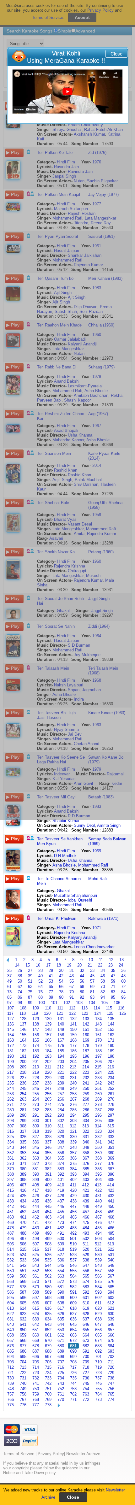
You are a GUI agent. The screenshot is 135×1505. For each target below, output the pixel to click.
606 (35, 1303)
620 (98, 1308)
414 (110, 1185)
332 (98, 1136)
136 (10, 1024)
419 (60, 1190)
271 (10, 1104)
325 (10, 1136)
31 (71, 970)
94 (102, 997)
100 (41, 1002)
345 (35, 1147)
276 (73, 1104)
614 (23, 1308)
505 (10, 1244)
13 (121, 959)
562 (48, 1276)
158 (60, 1034)
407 (23, 1185)
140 (60, 1024)
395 (98, 1174)
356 (60, 1152)
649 (10, 1329)
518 (60, 1249)
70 (102, 986)
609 (73, 1303)
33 (92, 970)
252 (111, 1088)
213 (73, 1067)
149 (60, 1029)
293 (60, 1115)
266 (60, 1099)
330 (73, 1136)
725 (60, 1372)
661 (48, 1335)
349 (86, 1147)
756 (111, 1388)
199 (10, 1061)
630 (111, 1313)
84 (123, 992)
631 (10, 1319)
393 (73, 1174)
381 (35, 1169)
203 (60, 1061)
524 (23, 1254)
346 (48, 1147)
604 (10, 1303)
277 (86, 1104)
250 (86, 1088)
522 (111, 1249)
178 (86, 1045)
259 (86, 1093)
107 (10, 1008)
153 (111, 1029)
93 (92, 997)
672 (73, 1340)
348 (73, 1147)
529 (86, 1254)
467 (98, 1217)
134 (98, 1018)
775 (10, 1404)
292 (48, 1115)
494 (98, 1233)
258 (73, 1093)
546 (73, 1265)
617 (60, 1308)
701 (98, 1356)
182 (23, 1051)
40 (40, 975)
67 (71, 986)
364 (48, 1158)
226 (10, 1077)
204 (73, 1061)
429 (73, 1195)
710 (98, 1362)
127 (10, 1018)
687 (35, 1351)
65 (51, 986)
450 (111, 1206)
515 (23, 1249)
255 (35, 1093)
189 (111, 1051)
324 (111, 1131)
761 (60, 1394)
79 (71, 992)
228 (35, 1077)
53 (51, 981)
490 (48, 1233)
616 (48, 1308)
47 (113, 975)
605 (23, 1303)
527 (60, 1254)
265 (48, 1099)
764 (98, 1394)
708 (73, 1362)
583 (86, 1287)
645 (73, 1324)
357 (73, 1152)
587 (23, 1292)
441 (111, 1201)
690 (73, 1351)
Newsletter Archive (83, 1453)
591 (73, 1292)
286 (86, 1110)
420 (73, 1190)
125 (110, 1013)
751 (48, 1388)
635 (60, 1319)
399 (35, 1179)
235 (10, 1083)
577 (10, 1287)
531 (111, 1254)
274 (48, 1104)
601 (86, 1297)
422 (98, 1190)
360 (111, 1152)
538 (86, 1260)
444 (35, 1206)
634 (48, 1319)
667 (10, 1340)
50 (20, 981)
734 (60, 1378)
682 (86, 1345)
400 (48, 1179)
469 (10, 1222)
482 (60, 1228)
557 (98, 1270)
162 (111, 1034)
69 (92, 986)
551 (23, 1270)
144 (111, 1024)
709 (86, 1362)
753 (73, 1388)
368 (98, 1158)
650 (23, 1329)
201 (35, 1061)
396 (111, 1174)
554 (60, 1270)
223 (86, 1072)
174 (35, 1045)
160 (86, 1034)
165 (35, 1040)
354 (35, 1152)
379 (10, 1169)
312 (73, 1126)
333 (111, 1136)
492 (73, 1233)
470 (23, 1222)
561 (35, 1276)
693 (111, 1351)
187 (86, 1051)
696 (35, 1356)
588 (35, 1292)
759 (35, 1394)
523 (10, 1254)
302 (60, 1120)
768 (35, 1399)
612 (110, 1303)
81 (92, 992)
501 (73, 1238)
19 (69, 965)
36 (123, 970)
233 (98, 1077)
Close (116, 53)
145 (10, 1029)
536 (60, 1260)
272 (23, 1104)
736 (86, 1378)
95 (113, 997)
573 (73, 1281)
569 (23, 1281)
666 (111, 1335)
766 (10, 1399)
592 (86, 1292)
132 (73, 1018)
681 (73, 1345)
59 (113, 981)
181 (10, 1051)
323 (98, 1131)
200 (23, 1061)
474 (73, 1222)
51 (30, 981)
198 (111, 1056)
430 (86, 1195)
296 (98, 1115)
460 (10, 1217)
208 (10, 1067)
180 (111, 1045)
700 (86, 1356)
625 (48, 1313)
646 (86, 1324)
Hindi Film (66, 851)
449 (98, 1206)
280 (10, 1110)
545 (60, 1265)
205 (86, 1061)
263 (23, 1099)
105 (104, 1002)
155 (23, 1034)
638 (98, 1319)
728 (98, 1372)
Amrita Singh (109, 825)
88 (40, 997)
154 (10, 1034)
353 (23, 1152)
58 (102, 981)
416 (23, 1190)
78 (61, 992)
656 (98, 1329)
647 (98, 1324)
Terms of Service (18, 1453)
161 (98, 1034)
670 (48, 1340)
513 (110, 1244)
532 (10, 1260)
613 (10, 1308)
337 (48, 1142)
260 (98, 1093)
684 (111, 1345)
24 (121, 965)
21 (90, 965)
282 (35, 1110)
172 (10, 1045)
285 (73, 1110)
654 (73, 1329)
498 (35, 1238)
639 (111, 1319)
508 (48, 1244)
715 (48, 1367)
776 (23, 1404)
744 (73, 1383)
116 (121, 1008)
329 (60, 1136)
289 (10, 1115)
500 (60, 1238)
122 (72, 1013)
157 (48, 1034)
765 (111, 1394)
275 (60, 1104)
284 (60, 1110)
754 (86, 1388)
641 (23, 1324)
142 (86, 1024)
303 (73, 1120)
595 (10, 1297)
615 (35, 1308)
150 (73, 1029)
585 (111, 1287)
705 (35, 1362)
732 (35, 1378)
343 (10, 1147)
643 (48, 1324)
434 (23, 1201)
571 (48, 1281)
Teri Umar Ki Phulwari (56, 918)
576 (111, 1281)
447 (73, 1206)
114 (97, 1008)
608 (60, 1303)
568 (10, 1281)
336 (35, 1142)
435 (35, 1201)
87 (30, 997)
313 (85, 1126)
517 (48, 1249)
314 (98, 1126)
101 (54, 1002)
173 (23, 1045)
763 (86, 1394)
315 (110, 1126)
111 (60, 1008)
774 (111, 1399)
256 (48, 1093)
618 (73, 1308)
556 (86, 1270)
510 (73, 1244)
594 (111, 1292)
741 (35, 1383)
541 (10, 1265)
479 (23, 1228)
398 (23, 1179)
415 (10, 1190)
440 (98, 1201)
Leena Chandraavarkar (94, 946)
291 (35, 1115)
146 (23, 1029)
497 (23, 1238)
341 (98, 1142)
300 (35, 1120)
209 (23, 1067)
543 (35, 1265)
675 (111, 1340)
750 (35, 1388)
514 (10, 1249)
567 (111, 1276)
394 (86, 1174)
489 (35, 1233)
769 (48, 1399)
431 (98, 1195)
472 (48, 1222)
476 (98, 1222)
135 (111, 1018)
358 (86, 1152)
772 (86, 1399)
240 (73, 1083)
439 (86, 1201)
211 (48, 1067)
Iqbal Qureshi (80, 900)
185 (60, 1051)
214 (85, 1067)
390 (35, 1174)
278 (98, 1104)
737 (98, 1378)
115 (109, 1008)
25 (9, 970)
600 (73, 1297)
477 (111, 1222)
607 (48, 1303)
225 (111, 1072)
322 (86, 1131)
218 (23, 1072)
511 (86, 1244)
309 (35, 1126)
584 (98, 1287)
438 (73, 1201)
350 (98, 1147)
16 (38, 965)
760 (48, 1394)
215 (98, 1067)
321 (73, 1131)
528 (73, 1254)
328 (48, 1136)
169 (86, 1040)
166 (48, 1040)
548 (98, 1265)
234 (111, 1077)
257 (60, 1093)
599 (60, 1297)
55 (71, 981)
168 (73, 1040)
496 (10, 1238)
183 (35, 1051)
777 (35, 1404)
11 (101, 959)
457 (86, 1211)
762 (73, 1394)
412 (85, 1185)
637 (86, 1319)
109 (35, 1008)
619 (86, 1308)
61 (9, 986)
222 (73, 1072)
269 (98, 1099)
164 (23, 1040)
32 (82, 970)
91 (71, 997)
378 (111, 1163)
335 (23, 1142)
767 (23, 1399)
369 (111, 1158)
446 (60, 1206)
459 (111, 1211)
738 (111, 1378)
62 (20, 986)
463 (48, 1217)
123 (85, 1013)
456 (73, 1211)
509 (60, 1244)
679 (48, 1345)
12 (111, 959)
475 (86, 1222)
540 (111, 1260)
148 (48, 1029)
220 (48, 1072)
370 (10, 1163)
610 (86, 1303)
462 (35, 1217)
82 (102, 992)
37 (9, 975)
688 (48, 1351)
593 (98, 1292)
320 (60, 1131)
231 (73, 1077)
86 (20, 997)
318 (35, 1131)
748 (10, 1388)
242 (98, 1083)
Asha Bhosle (64, 865)
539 (98, 1260)
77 (51, 992)
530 (98, 1254)
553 (48, 1270)
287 (98, 1110)
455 (60, 1211)
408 (35, 1185)
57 (92, 981)
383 (60, 1169)
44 (82, 975)
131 (60, 1018)
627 (73, 1313)
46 (102, 975)
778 (48, 1404)
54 (61, 981)
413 (98, 1185)
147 (35, 1029)
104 (92, 1002)
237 (35, 1083)
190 (10, 1056)
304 (86, 1120)
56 (82, 981)
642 (35, 1324)
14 (17, 965)
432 (111, 1195)
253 (10, 1093)
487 (10, 1233)
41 (51, 975)
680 (60, 1345)
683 (98, 1345)
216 (110, 1067)
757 (10, 1394)
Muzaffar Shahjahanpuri (75, 895)
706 (48, 1362)
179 (98, 1045)
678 (35, 1345)
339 (73, 1142)
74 (20, 992)
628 (86, 1313)
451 (10, 1211)
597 (35, 1297)
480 (35, 1228)
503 (98, 1238)
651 (35, 1329)
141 (73, 1024)
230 (60, 1077)
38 (20, 975)
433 (10, 1201)
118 (22, 1013)
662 (60, 1335)
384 (73, 1169)
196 (86, 1056)
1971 (96, 928)
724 (48, 1372)
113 (84, 1008)
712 (10, 1367)
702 (111, 1356)
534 (35, 1260)
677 (23, 1345)
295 (86, 1115)
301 (48, 1120)
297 (111, 1115)
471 (35, 1222)
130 (48, 1018)
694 (10, 1356)
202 (48, 1061)
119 (35, 1013)
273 (35, 1104)
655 (86, 1329)
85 (9, 997)
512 (98, 1244)
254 (23, 1093)
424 (10, 1195)
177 (73, 1045)
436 (48, 1201)
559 (10, 1276)
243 (111, 1083)
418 (48, 1190)
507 (35, 1244)
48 (123, 975)
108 (23, 1008)
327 (35, 1136)
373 (48, 1163)
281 (23, 1110)
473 (60, 1222)
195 (73, 1056)
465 (73, 1217)
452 (23, 1211)
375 (73, 1163)
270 (111, 1099)
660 (35, 1335)
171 (111, 1040)
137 (23, 1024)
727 (86, 1372)
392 (60, 1174)
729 (111, 1372)
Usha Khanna (80, 860)
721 (10, 1372)
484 (86, 1228)
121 (60, 1013)
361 (10, 1158)
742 (48, 1383)
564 (73, 1276)
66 (61, 986)
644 (60, 1324)
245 (23, 1088)
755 (98, 1388)
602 (98, 1297)
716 (60, 1367)
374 (60, 1163)
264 (35, 1099)
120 (47, 1013)
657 (111, 1329)
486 (111, 1228)
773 (98, 1399)
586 (10, 1292)
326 (23, 1136)
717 (73, 1367)
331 (86, 1136)
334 (10, 1142)
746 (98, 1383)
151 (86, 1029)
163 (10, 1040)
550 (10, 1270)
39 (30, 975)
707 (60, 1362)
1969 (96, 851)
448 (86, 1206)
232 (86, 1077)
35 (113, 970)
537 (73, 1260)
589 (48, 1292)
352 (10, 1152)
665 (98, 1335)
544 (48, 1265)
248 (60, 1088)
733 (48, 1378)
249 (73, 1088)
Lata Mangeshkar (68, 942)
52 (40, 981)
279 (111, 1104)
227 (23, 1077)
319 (48, 1131)
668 (23, 1340)
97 (9, 1002)
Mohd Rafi (97, 878)
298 (10, 1120)
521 (98, 1249)
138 (35, 1024)
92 (82, 997)
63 (30, 986)
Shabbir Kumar (65, 820)
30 (61, 970)
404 (98, 1179)
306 (111, 1120)
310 (48, 1126)
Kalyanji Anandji (82, 937)
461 (23, 1217)
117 (10, 1013)
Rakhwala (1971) (103, 918)
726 (73, 1372)
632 (23, 1319)
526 (48, 1254)
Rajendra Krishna (69, 932)
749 (23, 1388)
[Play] (67, 91)
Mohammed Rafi (93, 865)
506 (23, 1244)
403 (86, 1179)
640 (10, 1324)
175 (48, 1045)
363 (35, 1158)
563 (60, 1276)
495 (111, 1233)
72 (123, 986)
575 (98, 1281)
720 (111, 1367)
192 (35, 1056)
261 (111, 1093)
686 (23, 1351)
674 (98, 1340)
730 (10, 1378)
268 (86, 1099)
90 (61, 997)
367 (86, 1158)
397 (10, 1179)
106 (117, 1002)
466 (86, 1217)
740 (23, 1383)
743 (60, 1383)
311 (60, 1126)
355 (48, 1152)
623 (23, 1313)
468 (111, 1217)
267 (73, 1099)
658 (10, 1335)
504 (111, 1238)
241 (86, 1083)
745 (86, 1383)
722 (23, 1372)
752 (60, 1388)
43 (71, 975)
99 (30, 1002)
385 (86, 1169)
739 (10, 1383)
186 (73, 1051)
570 (35, 1281)
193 (48, 1056)
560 (23, 1276)
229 (48, 1077)
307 (10, 1126)
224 (98, 1072)
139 (48, 1024)
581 (60, 1287)
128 (23, 1018)
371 (23, 1163)
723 (35, 1372)
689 (60, 1351)
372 (35, 1163)
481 (48, 1228)
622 (10, 1313)
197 (98, 1056)
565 (86, 1276)
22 (100, 965)
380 (23, 1169)
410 (60, 1185)
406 (10, 1185)
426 (35, 1195)
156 (35, 1034)
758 (23, 1394)
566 (98, 1276)
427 (48, 1195)
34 (102, 970)
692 (98, 1351)
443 (23, 1206)
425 (23, 1195)
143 (98, 1024)
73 (9, 992)
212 (60, 1067)
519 (73, 1249)
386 (98, 1169)
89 (51, 997)
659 (23, 1335)
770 (60, 1399)
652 (48, 1329)
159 (73, 1034)
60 (123, 981)
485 (98, 1228)
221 (60, 1072)
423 (111, 1190)
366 (73, 1158)
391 (48, 1174)
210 (35, 1067)
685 (10, 1351)
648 (111, 1324)
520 (86, 1249)
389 (23, 1174)
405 (111, 1179)
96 (123, 997)
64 (40, 986)
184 (48, 1051)
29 (51, 970)
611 (98, 1303)
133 (86, 1018)
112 (72, 1008)
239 (60, 1083)
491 (60, 1233)
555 (73, 1270)
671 (60, 1340)
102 (66, 1002)
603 (111, 1297)
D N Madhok (65, 855)
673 (86, 1340)
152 (98, 1029)
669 (35, 1340)
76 (40, 992)
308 (23, 1126)
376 (86, 1163)
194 (60, 1056)
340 (86, 1142)
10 (91, 959)
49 (9, 981)
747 (111, 1383)
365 (60, 1158)
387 (111, 1169)
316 (10, 1131)
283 (48, 1110)
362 (23, 1158)
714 (35, 1367)
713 (23, 1367)
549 (111, 1265)
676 (10, 1345)
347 (60, 1147)
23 (110, 965)
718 (86, 1367)
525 (35, 1254)
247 (48, 1088)
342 (111, 1142)
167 (60, 1040)
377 (98, 1163)
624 (35, 1313)
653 (60, 1329)
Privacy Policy (51, 1453)
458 (98, 1211)
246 (35, 1088)
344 (23, 1147)
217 (10, 1072)
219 (35, 1072)
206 (98, 1061)
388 (10, 1174)
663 (73, 1335)
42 (61, 975)
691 (86, 1351)
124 (97, 1013)
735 (73, 1378)
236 (23, 1083)
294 (73, 1115)
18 (59, 965)
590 (60, 1292)
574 (86, 1281)
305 (98, 1120)
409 (48, 1185)
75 (30, 992)
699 (73, 1356)
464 (60, 1217)
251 (98, 1088)
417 (35, 1190)
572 (60, 1281)
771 (73, 1399)
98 (20, 1002)
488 (23, 1233)
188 (98, 1051)
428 (60, 1195)
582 (73, 1287)
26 (20, 970)
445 (48, 1206)
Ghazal (63, 890)
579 (35, 1287)
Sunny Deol (84, 825)
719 (98, 1367)
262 (10, 1099)
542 (23, 1265)
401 (60, 1179)
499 (48, 1238)
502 (86, 1238)
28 (40, 970)
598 (48, 1297)
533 (23, 1260)
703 (10, 1362)
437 (60, 1201)
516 (35, 1249)
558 (111, 1270)
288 (111, 1110)
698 (60, 1356)
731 (23, 1378)
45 (92, 975)
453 (35, 1211)
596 (23, 1297)
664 (86, 1335)
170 (98, 1040)
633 (35, 1319)
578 (23, 1287)
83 (113, 992)
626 (60, 1313)
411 (73, 1185)
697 (48, 1356)
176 (60, 1045)
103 (79, 1002)
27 (30, 970)
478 (10, 1228)
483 (73, 1228)
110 (48, 1008)
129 (35, 1018)
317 (23, 1131)
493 (86, 1233)
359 (98, 1152)
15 (27, 965)
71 (113, 986)
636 (73, 1319)
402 (73, 1179)
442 (10, 1206)
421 (86, 1190)
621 (111, 1308)
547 (86, 1265)
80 (82, 992)
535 (48, 1260)
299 (23, 1120)
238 (48, 1083)
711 (111, 1362)
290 (23, 1115)
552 (35, 1270)
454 (48, 1211)
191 (23, 1056)
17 (48, 965)
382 (48, 1169)
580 (48, 1287)
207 (111, 1061)
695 (23, 1356)
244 (10, 1088)
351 (111, 1147)
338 (60, 1142)
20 (79, 965)
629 (98, 1313)
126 (122, 1013)
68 (82, 986)
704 (23, 1362)
